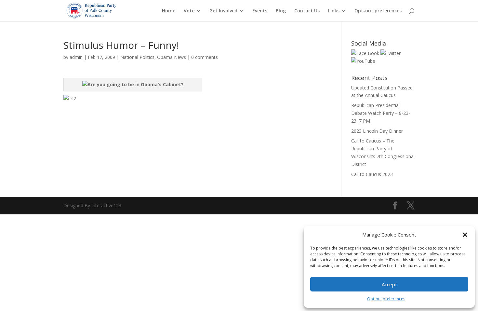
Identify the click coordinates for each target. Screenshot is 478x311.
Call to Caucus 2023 (372, 174)
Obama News (171, 57)
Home (168, 11)
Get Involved (223, 11)
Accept (389, 284)
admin (76, 57)
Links (333, 11)
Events (259, 11)
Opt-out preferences (386, 299)
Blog (281, 11)
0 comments (204, 57)
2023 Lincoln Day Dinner (377, 131)
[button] (465, 235)
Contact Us (307, 11)
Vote (189, 11)
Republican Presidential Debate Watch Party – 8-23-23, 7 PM (380, 113)
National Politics (137, 57)
